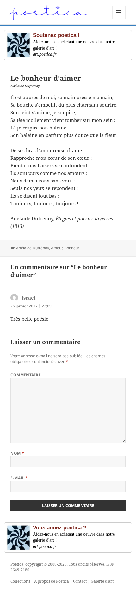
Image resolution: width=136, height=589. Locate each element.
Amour (56, 248)
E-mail (19, 477)
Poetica (16, 564)
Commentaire (25, 375)
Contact (80, 581)
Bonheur (71, 248)
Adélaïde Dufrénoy (32, 248)
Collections (20, 581)
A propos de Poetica (51, 581)
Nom (17, 453)
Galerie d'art (102, 581)
